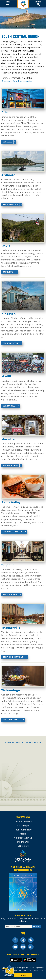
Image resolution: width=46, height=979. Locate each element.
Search (38, 2)
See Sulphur (10, 594)
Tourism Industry (23, 830)
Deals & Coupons (23, 822)
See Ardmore (10, 204)
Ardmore (8, 175)
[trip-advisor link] (31, 947)
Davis (5, 246)
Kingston (8, 314)
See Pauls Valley (12, 532)
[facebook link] (15, 940)
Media (23, 834)
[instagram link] (23, 947)
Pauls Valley (11, 502)
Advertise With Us (23, 838)
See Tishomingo (12, 720)
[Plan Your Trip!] (8, 971)
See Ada (7, 142)
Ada (4, 112)
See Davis (8, 272)
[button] (7, 3)
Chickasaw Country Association (17, 81)
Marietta (8, 439)
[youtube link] (15, 947)
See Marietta (10, 465)
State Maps (23, 826)
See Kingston (10, 343)
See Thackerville (13, 657)
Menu (8, 2)
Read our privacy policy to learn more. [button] (29, 970)
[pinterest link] (31, 940)
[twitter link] (23, 940)
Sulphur (7, 565)
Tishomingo (10, 690)
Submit (36, 927)
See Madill (9, 406)
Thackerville (11, 628)
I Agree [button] (23, 975)
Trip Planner (23, 842)
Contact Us (23, 846)
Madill (6, 376)
